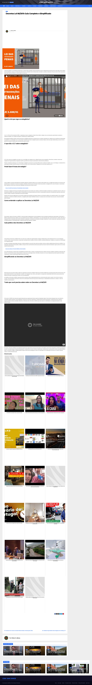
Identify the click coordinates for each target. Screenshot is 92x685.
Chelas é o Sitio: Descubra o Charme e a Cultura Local (33, 651)
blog (6, 11)
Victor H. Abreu (13, 30)
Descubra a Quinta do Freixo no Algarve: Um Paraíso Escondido (56, 651)
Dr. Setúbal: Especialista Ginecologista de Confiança (53, 630)
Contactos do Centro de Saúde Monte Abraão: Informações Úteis (19, 630)
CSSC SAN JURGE (46, 2)
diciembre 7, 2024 (52, 671)
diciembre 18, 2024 (8, 671)
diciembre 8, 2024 (30, 671)
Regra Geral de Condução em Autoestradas (77, 669)
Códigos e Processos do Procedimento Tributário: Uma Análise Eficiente (12, 652)
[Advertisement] (34, 22)
